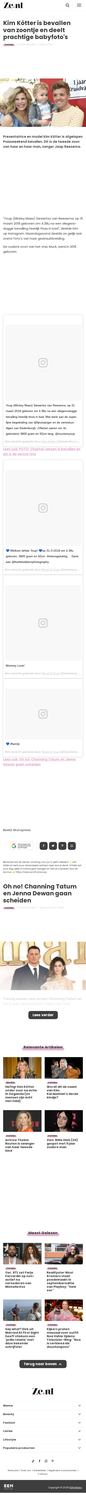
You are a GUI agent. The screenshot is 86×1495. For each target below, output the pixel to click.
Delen (44, 846)
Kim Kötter (49, 441)
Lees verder (43, 1014)
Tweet (53, 846)
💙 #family (13, 744)
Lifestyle (9, 1440)
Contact (42, 1474)
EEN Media (76, 1487)
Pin (62, 846)
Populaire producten (19, 1448)
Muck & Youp (50, 569)
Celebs (9, 44)
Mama (8, 1406)
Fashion (9, 1423)
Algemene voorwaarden (62, 1470)
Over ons (26, 1470)
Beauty (8, 1414)
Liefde (8, 1431)
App (72, 846)
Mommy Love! (15, 665)
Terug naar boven (40, 1363)
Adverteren (39, 1470)
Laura (49, 44)
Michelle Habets (55, 907)
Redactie (13, 1470)
